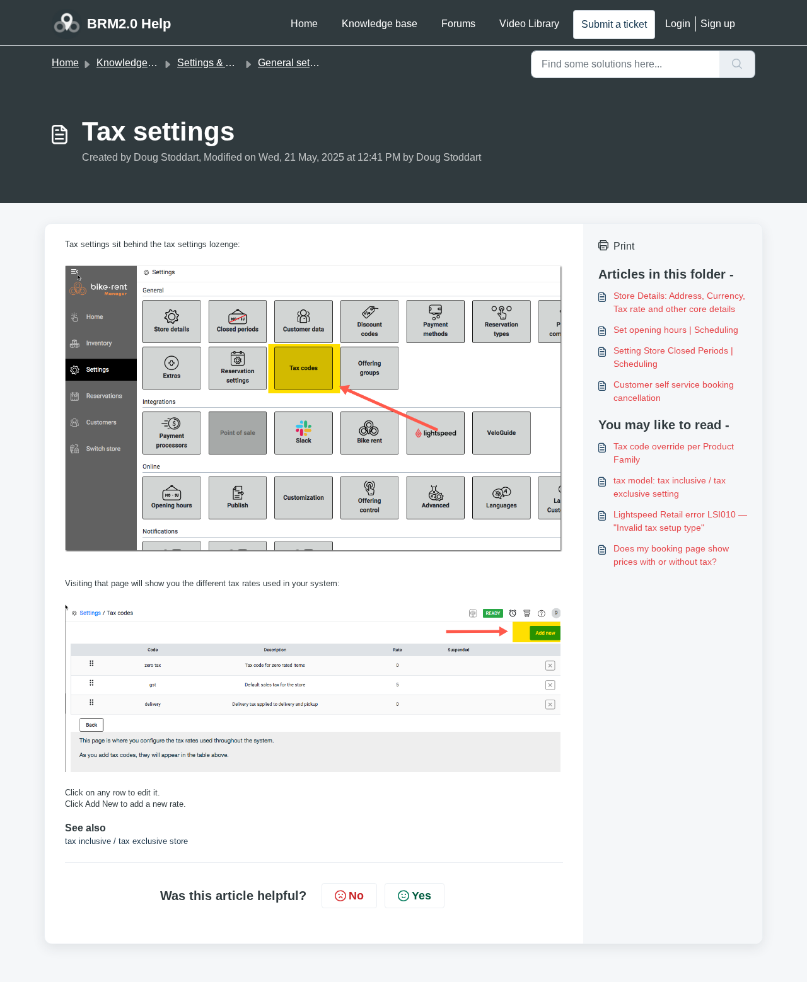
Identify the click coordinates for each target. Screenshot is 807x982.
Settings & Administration (233, 62)
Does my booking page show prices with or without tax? (671, 555)
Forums (458, 23)
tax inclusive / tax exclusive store (126, 841)
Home (304, 23)
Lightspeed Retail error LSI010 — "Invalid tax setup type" (680, 521)
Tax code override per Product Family (673, 453)
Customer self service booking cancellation (673, 391)
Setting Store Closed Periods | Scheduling (673, 357)
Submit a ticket (614, 24)
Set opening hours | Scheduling (675, 330)
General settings (294, 62)
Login (677, 23)
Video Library (529, 23)
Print (623, 246)
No (356, 895)
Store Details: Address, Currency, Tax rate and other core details (679, 302)
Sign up (717, 23)
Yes (421, 895)
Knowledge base (379, 23)
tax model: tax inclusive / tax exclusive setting (669, 487)
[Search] (737, 64)
